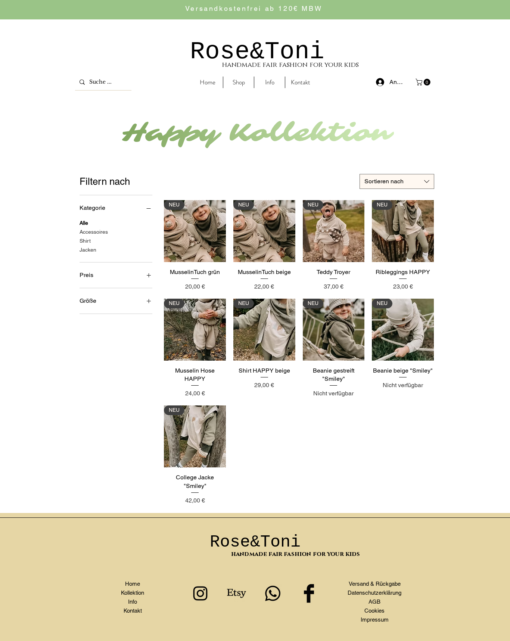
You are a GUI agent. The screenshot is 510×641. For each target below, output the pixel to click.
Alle (84, 223)
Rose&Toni (257, 52)
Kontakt (133, 610)
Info (132, 601)
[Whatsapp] (272, 593)
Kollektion (132, 592)
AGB (374, 601)
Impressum (375, 619)
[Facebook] (308, 593)
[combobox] (397, 181)
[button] (424, 82)
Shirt (85, 241)
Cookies (374, 610)
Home (132, 584)
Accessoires (94, 232)
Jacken (88, 250)
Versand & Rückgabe (375, 584)
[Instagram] (200, 593)
